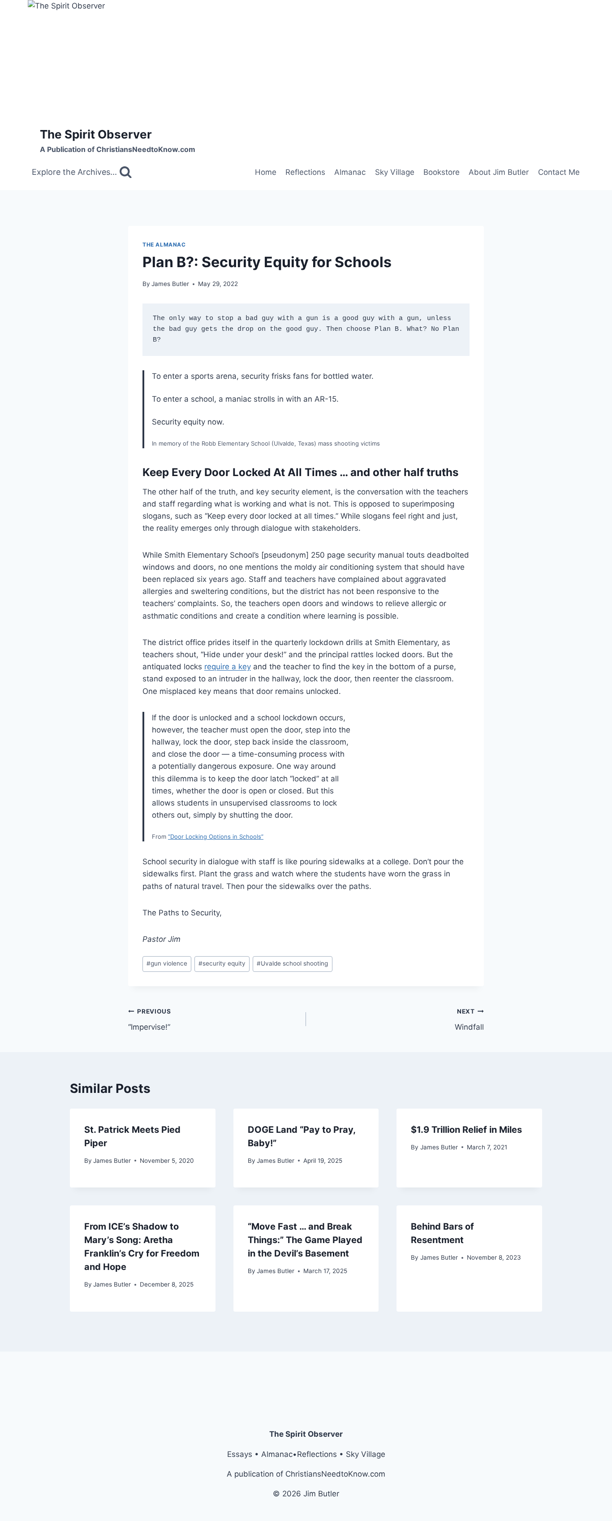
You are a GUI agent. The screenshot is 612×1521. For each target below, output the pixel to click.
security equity (222, 963)
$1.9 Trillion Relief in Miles (466, 1129)
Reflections (305, 172)
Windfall (469, 1019)
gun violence (167, 963)
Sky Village (394, 172)
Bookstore (441, 172)
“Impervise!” (149, 1019)
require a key (227, 666)
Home (265, 172)
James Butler (170, 283)
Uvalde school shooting (292, 963)
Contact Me (559, 172)
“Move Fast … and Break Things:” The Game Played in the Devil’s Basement (305, 1240)
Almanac (350, 172)
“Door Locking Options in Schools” (215, 836)
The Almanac (164, 244)
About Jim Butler (499, 172)
